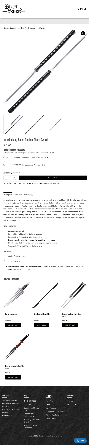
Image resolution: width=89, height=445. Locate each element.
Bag (81, 9)
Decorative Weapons (45, 183)
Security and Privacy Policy (32, 409)
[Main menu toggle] (84, 21)
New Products (51, 408)
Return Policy (51, 418)
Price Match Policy (53, 415)
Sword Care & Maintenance (29, 415)
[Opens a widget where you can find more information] (80, 441)
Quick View (7, 310)
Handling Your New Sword (31, 420)
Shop (12, 28)
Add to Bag (53, 177)
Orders (70, 401)
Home (5, 28)
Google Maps (7, 415)
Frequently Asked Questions (30, 426)
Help (74, 9)
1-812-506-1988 (30, 401)
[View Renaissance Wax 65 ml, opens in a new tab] (44, 165)
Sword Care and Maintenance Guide (33, 266)
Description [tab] (7, 194)
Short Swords (57, 183)
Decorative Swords (32, 183)
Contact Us (28, 404)
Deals (48, 404)
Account (78, 9)
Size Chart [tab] (18, 194)
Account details (73, 404)
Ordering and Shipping (55, 411)
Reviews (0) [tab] (28, 194)
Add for (14, 157)
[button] (85, 9)
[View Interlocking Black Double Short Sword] (13, 124)
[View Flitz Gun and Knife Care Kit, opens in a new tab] (48, 157)
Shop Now (50, 401)
